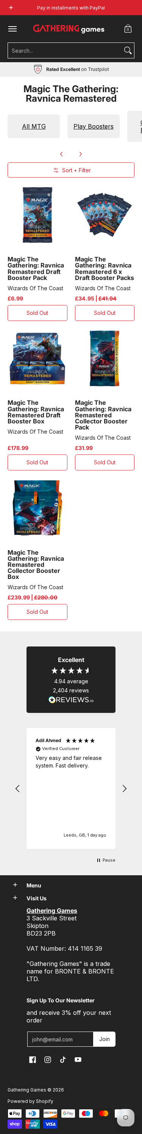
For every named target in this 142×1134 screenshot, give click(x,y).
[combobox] (65, 50)
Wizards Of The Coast (35, 288)
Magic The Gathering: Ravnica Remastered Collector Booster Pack (103, 415)
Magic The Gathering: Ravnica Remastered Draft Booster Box (36, 412)
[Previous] (61, 154)
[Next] (80, 154)
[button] (128, 28)
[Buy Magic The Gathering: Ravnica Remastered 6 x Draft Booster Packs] (105, 215)
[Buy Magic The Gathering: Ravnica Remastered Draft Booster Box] (37, 358)
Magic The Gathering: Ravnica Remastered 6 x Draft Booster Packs (104, 268)
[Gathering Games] (69, 29)
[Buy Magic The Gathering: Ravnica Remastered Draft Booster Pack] (37, 215)
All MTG (34, 126)
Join (104, 1039)
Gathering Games (27, 1090)
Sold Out (37, 313)
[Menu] (12, 28)
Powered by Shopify (30, 1101)
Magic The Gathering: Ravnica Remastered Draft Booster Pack (36, 268)
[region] (71, 788)
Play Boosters (93, 126)
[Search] (128, 50)
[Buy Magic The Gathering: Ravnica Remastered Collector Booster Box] (37, 508)
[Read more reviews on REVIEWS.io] (71, 700)
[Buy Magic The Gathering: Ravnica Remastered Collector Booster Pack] (105, 358)
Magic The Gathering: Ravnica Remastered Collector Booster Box (36, 565)
